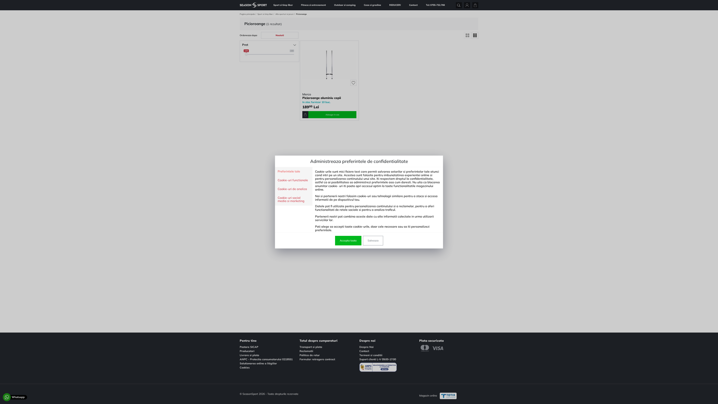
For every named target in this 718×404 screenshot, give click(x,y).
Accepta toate (348, 240)
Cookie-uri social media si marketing (291, 199)
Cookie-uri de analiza (292, 189)
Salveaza (373, 240)
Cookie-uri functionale (293, 180)
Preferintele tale (289, 171)
